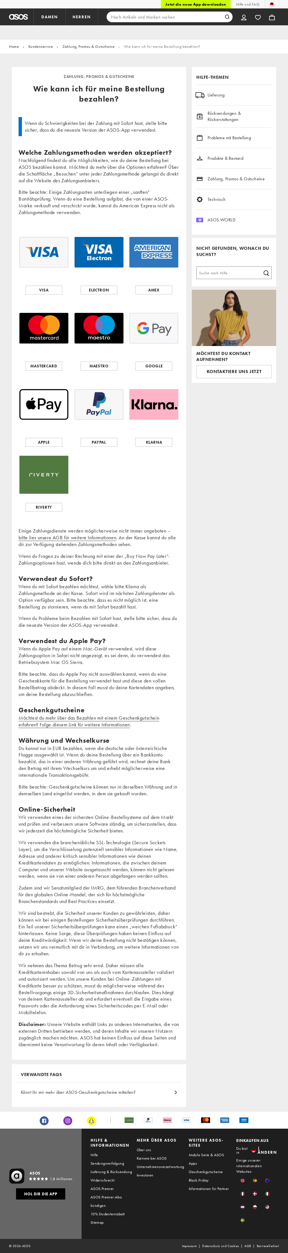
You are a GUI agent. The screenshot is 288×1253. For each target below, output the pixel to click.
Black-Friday (199, 1180)
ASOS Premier (102, 1188)
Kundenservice (40, 46)
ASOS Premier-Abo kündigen (106, 1201)
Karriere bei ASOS (152, 1158)
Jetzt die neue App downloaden (195, 4)
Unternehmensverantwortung (160, 1166)
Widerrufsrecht (103, 1180)
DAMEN (49, 16)
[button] (242, 1180)
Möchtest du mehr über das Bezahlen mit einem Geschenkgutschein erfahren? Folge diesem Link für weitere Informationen (89, 721)
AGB (247, 1246)
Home (14, 46)
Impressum (189, 1246)
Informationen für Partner (209, 1188)
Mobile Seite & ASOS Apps (206, 1159)
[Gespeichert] (258, 16)
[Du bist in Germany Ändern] (272, 4)
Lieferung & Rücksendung (111, 1171)
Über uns (144, 1149)
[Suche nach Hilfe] (266, 272)
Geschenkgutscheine (206, 1171)
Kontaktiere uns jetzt (234, 371)
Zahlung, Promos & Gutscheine (88, 46)
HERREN (82, 16)
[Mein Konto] (244, 16)
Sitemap (97, 1222)
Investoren (145, 1175)
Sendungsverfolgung (107, 1163)
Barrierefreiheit (268, 1246)
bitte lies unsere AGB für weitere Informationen (67, 537)
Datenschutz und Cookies (220, 1246)
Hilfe (94, 1154)
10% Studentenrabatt (108, 1213)
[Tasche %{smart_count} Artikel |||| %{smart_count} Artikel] (272, 16)
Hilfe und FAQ (247, 4)
